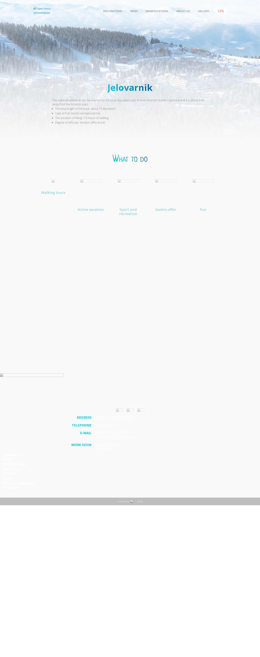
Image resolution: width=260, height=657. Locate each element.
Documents (12, 488)
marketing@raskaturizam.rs (114, 437)
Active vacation (91, 209)
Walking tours (53, 192)
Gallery (203, 11)
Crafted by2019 (130, 501)
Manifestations (157, 11)
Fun (203, 209)
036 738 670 (104, 425)
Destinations (112, 11)
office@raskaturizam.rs (111, 433)
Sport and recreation (128, 211)
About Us (183, 11)
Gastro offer (165, 209)
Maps (7, 478)
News (134, 11)
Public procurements (19, 483)
